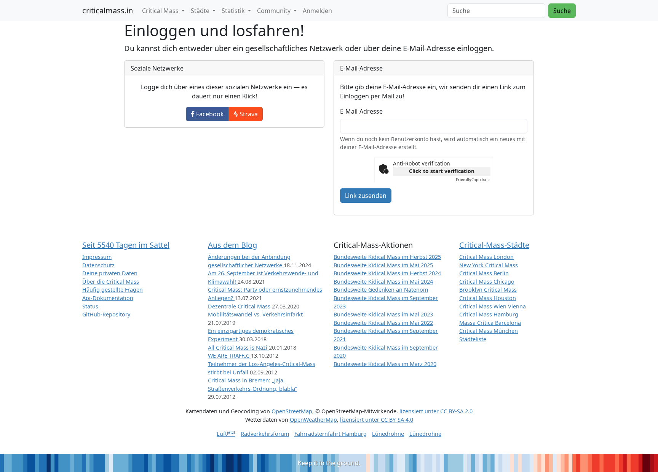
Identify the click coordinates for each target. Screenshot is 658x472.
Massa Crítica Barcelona (490, 322)
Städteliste (472, 339)
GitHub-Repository (106, 314)
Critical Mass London (486, 256)
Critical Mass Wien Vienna (492, 306)
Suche (562, 10)
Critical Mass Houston (487, 298)
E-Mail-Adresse (361, 111)
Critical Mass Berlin (484, 273)
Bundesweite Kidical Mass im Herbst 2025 (387, 256)
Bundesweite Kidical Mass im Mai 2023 (383, 314)
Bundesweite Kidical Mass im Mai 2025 (383, 265)
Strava (248, 114)
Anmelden (317, 10)
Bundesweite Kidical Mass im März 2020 (385, 364)
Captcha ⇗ (473, 179)
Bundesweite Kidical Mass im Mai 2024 (383, 281)
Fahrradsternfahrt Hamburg (330, 433)
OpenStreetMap (292, 411)
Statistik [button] (234, 10)
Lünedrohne (388, 433)
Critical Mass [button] (161, 10)
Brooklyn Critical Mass (488, 289)
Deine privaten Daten (109, 273)
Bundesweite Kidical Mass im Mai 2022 (383, 322)
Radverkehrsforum (265, 433)
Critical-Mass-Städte (494, 245)
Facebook (209, 114)
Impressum (97, 256)
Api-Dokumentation (107, 298)
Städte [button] (201, 10)
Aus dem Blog (232, 245)
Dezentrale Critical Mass (240, 306)
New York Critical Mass (488, 265)
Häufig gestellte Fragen (112, 289)
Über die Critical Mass (110, 281)
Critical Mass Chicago (486, 281)
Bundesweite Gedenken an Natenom (381, 289)
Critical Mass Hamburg (488, 314)
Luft (226, 433)
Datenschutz (98, 265)
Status (90, 306)
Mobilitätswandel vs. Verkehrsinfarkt (255, 314)
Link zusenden (365, 195)
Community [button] (274, 10)
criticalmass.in (107, 10)
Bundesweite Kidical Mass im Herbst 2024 (387, 273)
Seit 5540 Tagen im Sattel (125, 245)
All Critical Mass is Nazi (238, 347)
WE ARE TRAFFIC (229, 355)
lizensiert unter (436, 411)
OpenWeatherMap (313, 419)
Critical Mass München (488, 330)
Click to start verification (441, 171)
